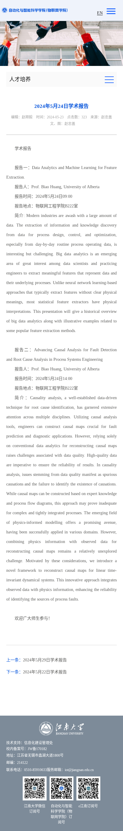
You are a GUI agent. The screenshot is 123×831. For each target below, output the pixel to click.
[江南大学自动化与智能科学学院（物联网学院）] (34, 9)
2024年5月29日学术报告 (45, 660)
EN (100, 13)
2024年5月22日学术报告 (45, 672)
